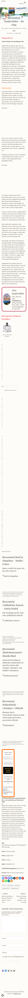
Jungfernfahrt (6, 888)
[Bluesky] (11, 878)
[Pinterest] (22, 878)
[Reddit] (17, 878)
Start (3, 28)
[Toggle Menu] (24, 2)
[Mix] (3, 881)
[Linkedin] (20, 878)
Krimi (6, 28)
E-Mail (4, 945)
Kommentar (5, 915)
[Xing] (8, 881)
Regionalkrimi (15, 888)
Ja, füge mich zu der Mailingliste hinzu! (13, 956)
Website (4, 952)
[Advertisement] (14, 123)
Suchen (4, 1)
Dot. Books (10, 885)
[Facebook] (3, 878)
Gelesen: (7, 791)
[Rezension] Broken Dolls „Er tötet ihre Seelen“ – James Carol (7, 898)
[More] (11, 881)
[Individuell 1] (3, 971)
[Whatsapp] (6, 881)
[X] (14, 878)
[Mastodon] (8, 878)
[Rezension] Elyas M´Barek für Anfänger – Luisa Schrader (21, 898)
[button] (2, 995)
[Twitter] (11, 971)
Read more (16, 596)
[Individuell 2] (6, 971)
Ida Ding (17, 885)
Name (4, 938)
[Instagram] (6, 878)
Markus (11, 33)
